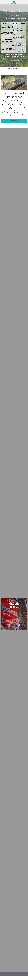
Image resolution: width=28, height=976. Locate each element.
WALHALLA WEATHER (14, 68)
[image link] (14, 2)
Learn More (14, 120)
